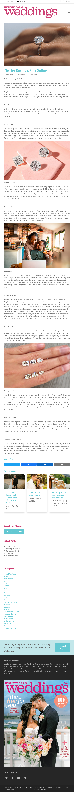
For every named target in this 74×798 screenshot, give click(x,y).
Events (33, 789)
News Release (8, 616)
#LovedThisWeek (10, 574)
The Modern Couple (12, 551)
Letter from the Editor (11, 612)
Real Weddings (9, 621)
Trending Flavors (59, 492)
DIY (5, 590)
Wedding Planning (10, 628)
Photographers (50, 787)
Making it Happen (10, 614)
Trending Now (35, 492)
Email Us (22, 2)
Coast (5, 583)
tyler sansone (21, 75)
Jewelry (6, 609)
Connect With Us (41, 789)
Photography (8, 619)
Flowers (6, 598)
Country (6, 586)
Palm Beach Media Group (20, 787)
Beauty (6, 576)
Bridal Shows (8, 579)
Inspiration (61, 495)
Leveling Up (10, 553)
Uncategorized (33, 75)
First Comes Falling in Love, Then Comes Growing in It (13, 496)
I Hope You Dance (12, 546)
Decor (6, 588)
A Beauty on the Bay (13, 549)
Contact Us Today (62, 647)
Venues (6, 626)
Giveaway (65, 787)
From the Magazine (10, 602)
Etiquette (7, 595)
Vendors (58, 787)
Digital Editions (39, 787)
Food (54, 495)
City (5, 581)
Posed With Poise (12, 556)
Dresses (6, 593)
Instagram (7, 607)
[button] (69, 12)
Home (31, 787)
